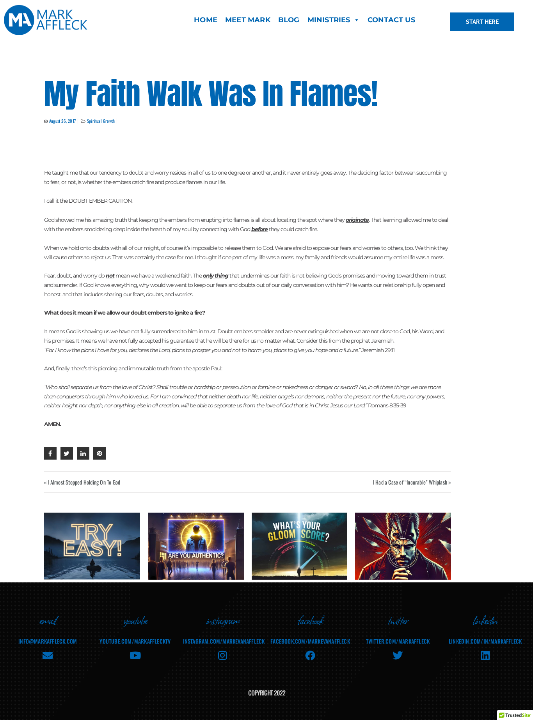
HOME (205, 20)
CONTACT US (391, 20)
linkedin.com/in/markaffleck (485, 641)
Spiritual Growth (101, 121)
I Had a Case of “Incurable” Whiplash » (412, 482)
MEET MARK (247, 20)
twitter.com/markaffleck (398, 641)
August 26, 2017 (62, 121)
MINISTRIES (328, 20)
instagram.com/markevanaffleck (224, 641)
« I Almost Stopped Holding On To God (82, 482)
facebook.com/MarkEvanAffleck (310, 641)
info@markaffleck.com (47, 641)
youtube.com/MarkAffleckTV (135, 641)
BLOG (289, 20)
